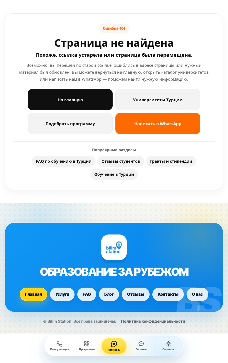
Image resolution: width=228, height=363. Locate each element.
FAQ (87, 294)
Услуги (62, 294)
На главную (70, 99)
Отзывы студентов (120, 161)
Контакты (168, 294)
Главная (33, 294)
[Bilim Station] (114, 247)
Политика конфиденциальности (153, 321)
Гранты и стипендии (171, 161)
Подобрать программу (70, 123)
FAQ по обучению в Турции (63, 161)
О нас (197, 294)
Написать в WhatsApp (158, 123)
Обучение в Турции (114, 174)
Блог (109, 294)
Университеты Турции (158, 99)
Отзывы (135, 294)
